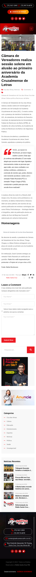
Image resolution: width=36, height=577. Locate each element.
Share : (24, 276)
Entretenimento (12, 429)
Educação (10, 425)
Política (9, 440)
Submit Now (8, 340)
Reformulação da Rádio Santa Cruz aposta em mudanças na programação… (23, 506)
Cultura (9, 421)
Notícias (17, 90)
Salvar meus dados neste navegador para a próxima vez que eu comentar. (18, 310)
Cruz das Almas (9, 90)
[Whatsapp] (12, 18)
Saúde (9, 444)
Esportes (9, 433)
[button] (31, 29)
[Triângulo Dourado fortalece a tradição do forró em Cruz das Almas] (8, 468)
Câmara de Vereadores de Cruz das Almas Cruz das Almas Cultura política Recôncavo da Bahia (17, 97)
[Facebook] (20, 18)
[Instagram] (16, 18)
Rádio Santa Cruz (11, 278)
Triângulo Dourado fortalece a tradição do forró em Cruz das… (23, 469)
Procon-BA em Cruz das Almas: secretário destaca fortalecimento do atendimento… (23, 479)
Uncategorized (11, 448)
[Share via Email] (32, 278)
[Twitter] (23, 18)
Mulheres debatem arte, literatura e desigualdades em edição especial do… (23, 497)
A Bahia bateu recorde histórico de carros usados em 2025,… (23, 488)
